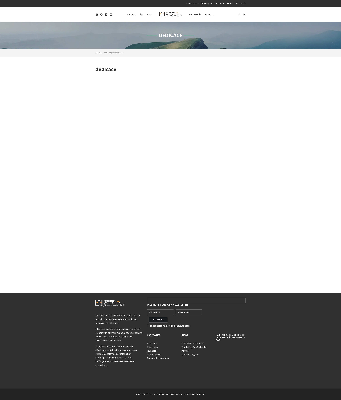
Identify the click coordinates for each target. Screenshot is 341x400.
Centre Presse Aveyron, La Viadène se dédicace (134, 263)
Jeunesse (151, 350)
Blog (149, 14)
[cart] (244, 14)
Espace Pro (220, 3)
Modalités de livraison (192, 343)
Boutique (209, 14)
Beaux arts (152, 347)
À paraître (152, 343)
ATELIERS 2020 (200, 394)
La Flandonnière (134, 14)
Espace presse (207, 3)
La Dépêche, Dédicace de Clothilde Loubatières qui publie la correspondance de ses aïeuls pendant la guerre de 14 (166, 80)
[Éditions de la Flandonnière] (170, 14)
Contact (230, 3)
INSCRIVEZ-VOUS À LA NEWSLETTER (167, 304)
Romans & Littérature (158, 358)
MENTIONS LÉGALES (173, 394)
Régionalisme (154, 354)
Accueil (98, 53)
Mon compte (241, 3)
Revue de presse (193, 3)
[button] (97, 14)
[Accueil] (109, 303)
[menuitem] (193, 3)
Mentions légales (190, 354)
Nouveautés (195, 14)
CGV (182, 394)
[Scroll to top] (336, 394)
